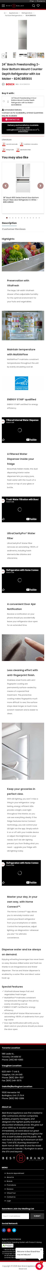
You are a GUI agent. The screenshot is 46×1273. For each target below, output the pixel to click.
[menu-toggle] (3, 5)
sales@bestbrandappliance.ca (21, 129)
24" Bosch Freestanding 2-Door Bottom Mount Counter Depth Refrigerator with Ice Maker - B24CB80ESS (23, 101)
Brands (9, 1181)
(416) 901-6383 (16, 1059)
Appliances (13, 13)
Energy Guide (10, 149)
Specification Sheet (25, 149)
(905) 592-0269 (16, 1098)
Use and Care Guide (11, 144)
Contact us (11, 1197)
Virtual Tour (11, 1193)
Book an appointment (15, 1173)
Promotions (11, 1185)
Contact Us (22, 127)
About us (10, 1177)
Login (9, 1201)
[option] (23, 35)
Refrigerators (27, 13)
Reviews (10, 1189)
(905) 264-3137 (16, 1077)
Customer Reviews (14, 229)
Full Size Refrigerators (13, 15)
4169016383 (23, 131)
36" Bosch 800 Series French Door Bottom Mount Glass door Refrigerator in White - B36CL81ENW (21, 199)
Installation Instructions (31, 144)
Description (9, 223)
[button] (6, 218)
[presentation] (5, 186)
